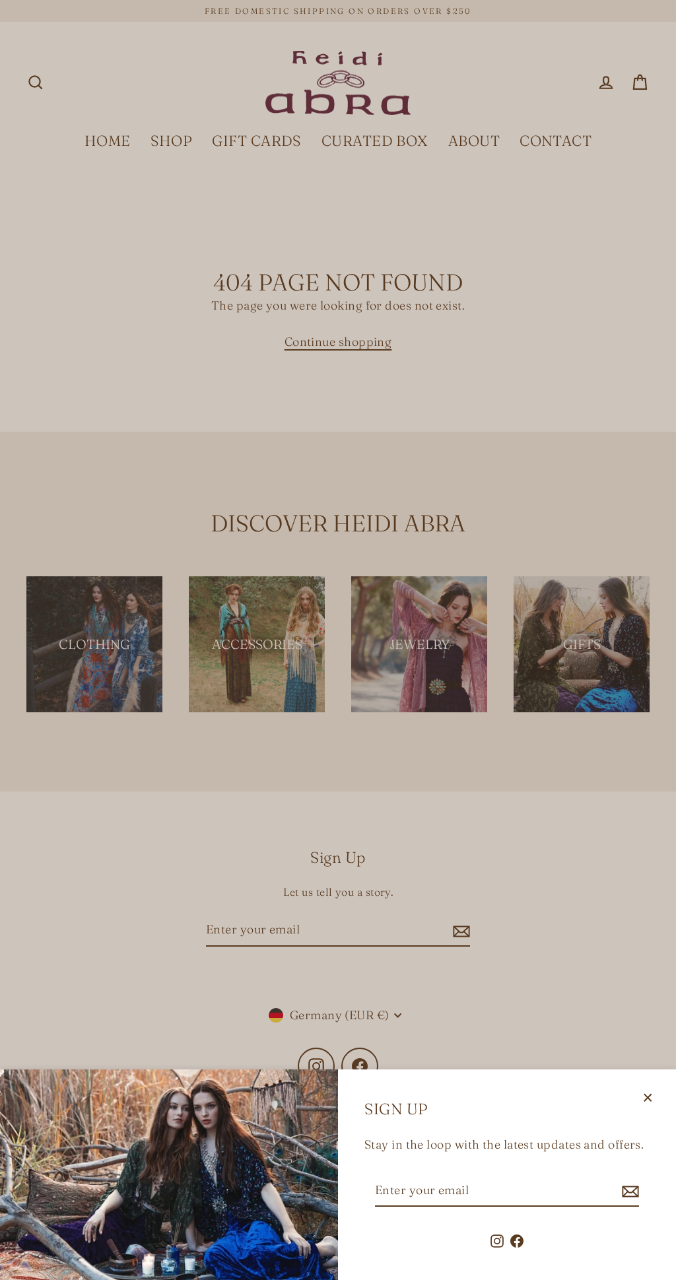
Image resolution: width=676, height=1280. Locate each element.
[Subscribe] (628, 1191)
